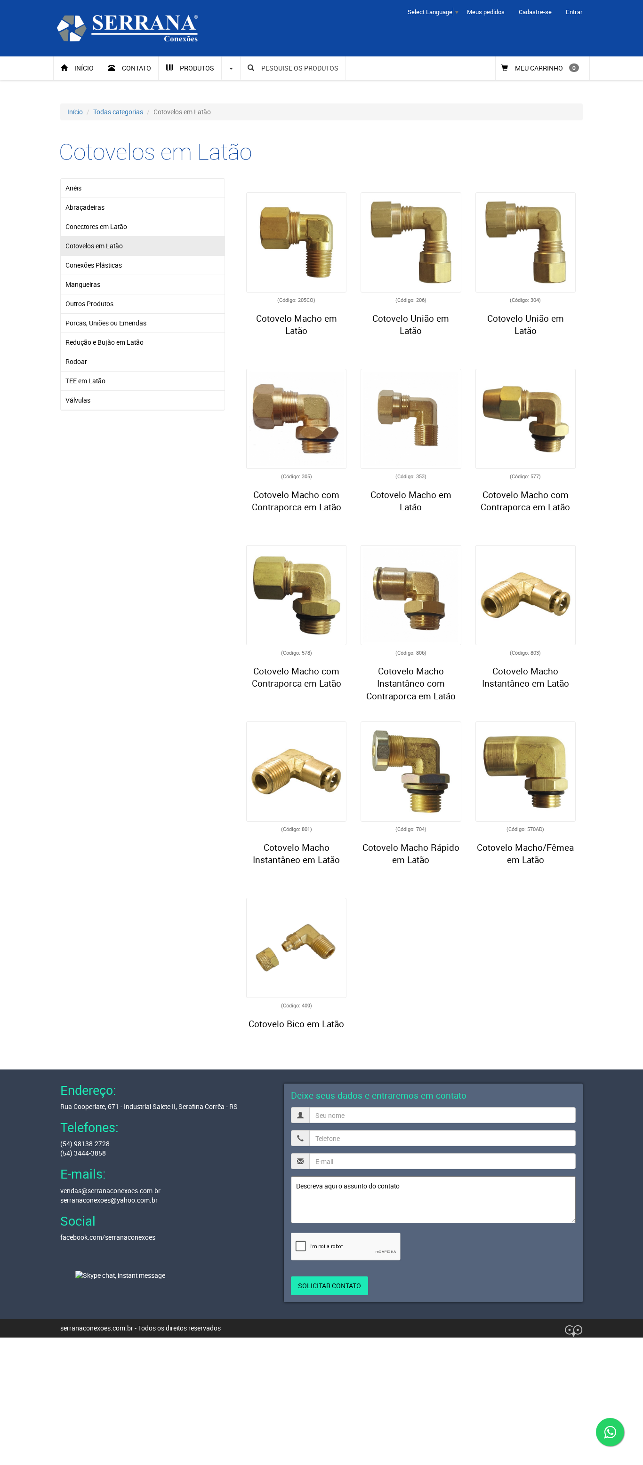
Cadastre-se (535, 12)
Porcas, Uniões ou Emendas (105, 322)
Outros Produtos (89, 303)
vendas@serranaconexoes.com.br (110, 1190)
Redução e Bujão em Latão (104, 342)
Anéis (73, 187)
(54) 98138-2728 (85, 1143)
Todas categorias (118, 111)
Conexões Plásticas (93, 265)
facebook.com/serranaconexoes (107, 1237)
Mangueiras (82, 284)
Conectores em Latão (96, 226)
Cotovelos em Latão (94, 245)
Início (75, 111)
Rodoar (76, 361)
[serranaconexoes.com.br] (127, 27)
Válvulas (77, 400)
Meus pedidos (486, 12)
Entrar (574, 12)
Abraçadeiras (84, 207)
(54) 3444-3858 (83, 1152)
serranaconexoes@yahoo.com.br (109, 1200)
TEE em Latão (85, 380)
